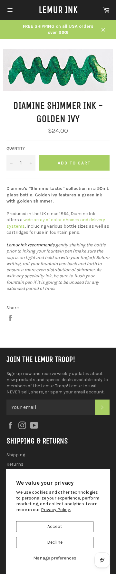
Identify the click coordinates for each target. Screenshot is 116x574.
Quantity (15, 148)
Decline (55, 542)
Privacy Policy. (56, 509)
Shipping (15, 455)
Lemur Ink (58, 9)
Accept (54, 526)
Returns (15, 464)
